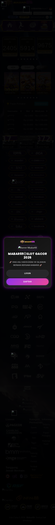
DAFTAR (27, 282)
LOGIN (27, 273)
